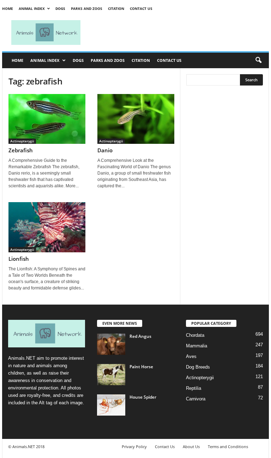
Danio (105, 150)
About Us (191, 446)
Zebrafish (20, 150)
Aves (191, 356)
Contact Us (141, 8)
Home (7, 8)
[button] (258, 60)
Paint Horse (141, 367)
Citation (116, 8)
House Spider (143, 397)
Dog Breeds (198, 367)
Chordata (195, 335)
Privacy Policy (134, 446)
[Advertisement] (179, 32)
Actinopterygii (22, 141)
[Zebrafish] (46, 119)
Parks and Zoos (86, 8)
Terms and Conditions (228, 446)
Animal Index (32, 8)
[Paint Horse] (111, 374)
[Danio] (135, 119)
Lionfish (18, 258)
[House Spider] (111, 405)
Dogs (60, 8)
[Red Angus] (111, 344)
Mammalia (196, 345)
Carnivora (195, 398)
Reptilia (193, 388)
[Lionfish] (46, 227)
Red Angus (140, 336)
